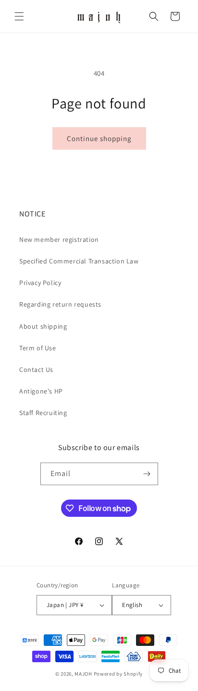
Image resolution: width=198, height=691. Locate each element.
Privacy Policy (40, 282)
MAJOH (83, 673)
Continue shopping (99, 138)
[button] (19, 16)
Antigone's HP (41, 391)
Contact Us (36, 369)
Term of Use (37, 348)
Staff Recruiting (43, 412)
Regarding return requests (60, 304)
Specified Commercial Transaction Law (79, 261)
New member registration (59, 239)
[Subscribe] (147, 474)
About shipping (43, 326)
